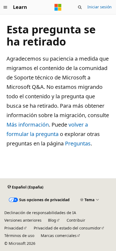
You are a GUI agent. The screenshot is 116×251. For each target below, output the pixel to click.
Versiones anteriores (23, 220)
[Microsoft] (58, 7)
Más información (27, 124)
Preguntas (78, 143)
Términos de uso (19, 235)
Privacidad (13, 228)
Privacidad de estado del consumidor (67, 228)
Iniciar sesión (99, 6)
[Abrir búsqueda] (79, 7)
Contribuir (76, 220)
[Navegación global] (5, 7)
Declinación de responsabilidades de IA (40, 212)
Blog (52, 220)
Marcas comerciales (59, 235)
